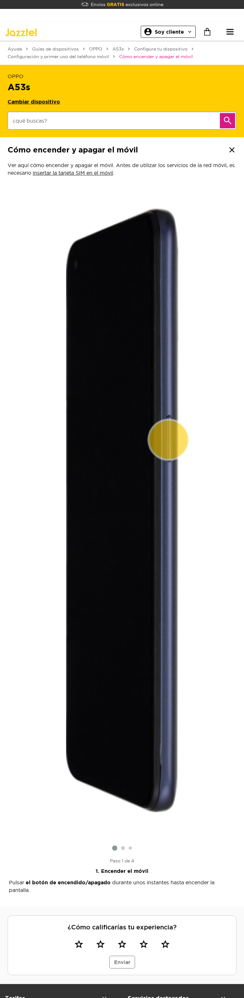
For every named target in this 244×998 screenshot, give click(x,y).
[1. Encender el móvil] (122, 510)
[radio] (79, 944)
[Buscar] (227, 120)
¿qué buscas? (30, 121)
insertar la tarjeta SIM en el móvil (73, 173)
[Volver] (231, 149)
